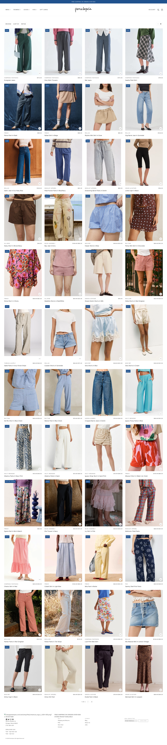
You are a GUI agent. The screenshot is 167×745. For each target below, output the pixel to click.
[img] (7, 719)
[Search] (158, 10)
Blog (86, 720)
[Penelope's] (83, 9)
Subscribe (143, 720)
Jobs (86, 724)
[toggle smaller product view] (161, 24)
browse (8, 24)
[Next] (88, 701)
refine (23, 24)
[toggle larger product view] (157, 24)
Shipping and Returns (63, 720)
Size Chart (60, 724)
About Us (87, 722)
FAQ (59, 722)
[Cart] (162, 9)
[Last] (91, 701)
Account (152, 9)
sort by (16, 24)
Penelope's (12, 738)
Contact (60, 727)
